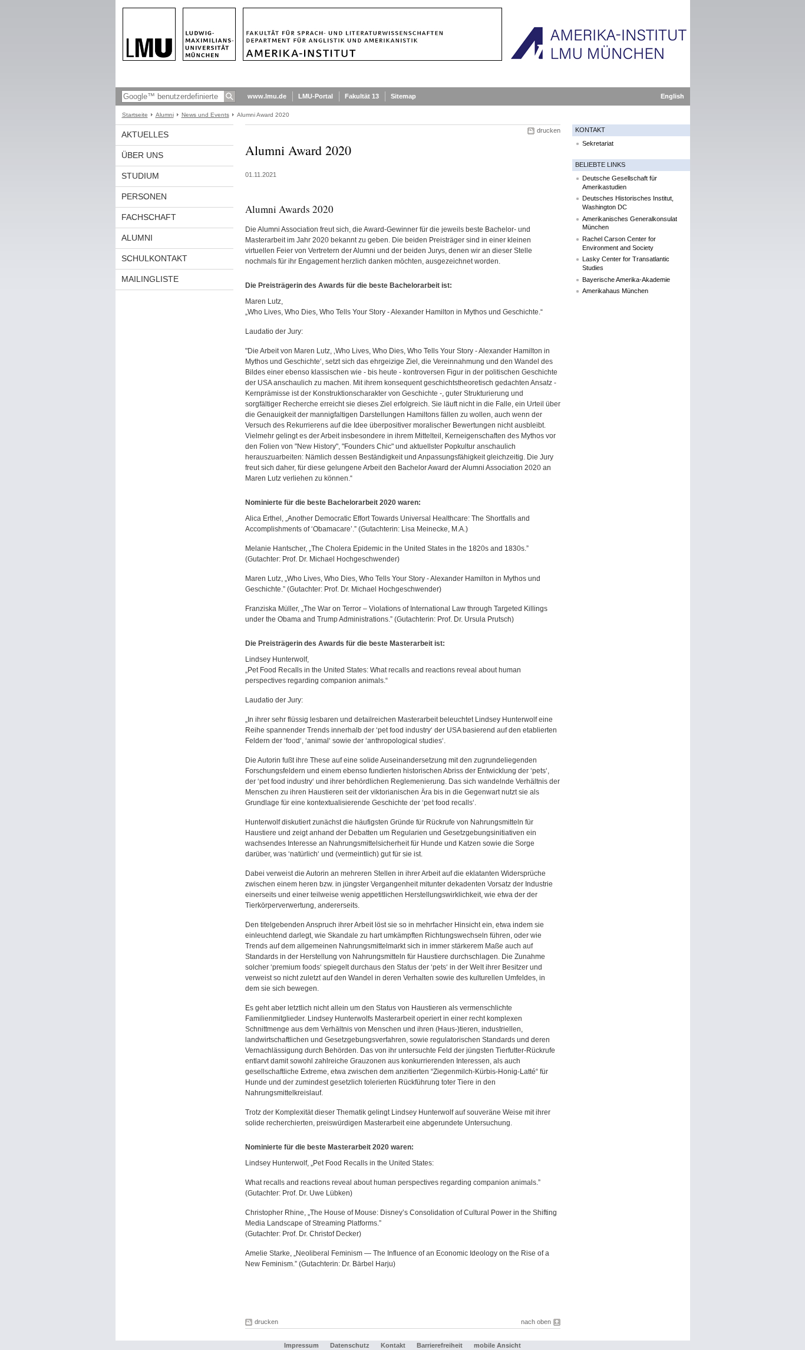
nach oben (536, 1321)
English (672, 96)
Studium (140, 175)
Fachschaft (148, 217)
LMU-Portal (315, 96)
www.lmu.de (267, 96)
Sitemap (403, 96)
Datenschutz (349, 1345)
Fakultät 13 (362, 96)
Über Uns (142, 155)
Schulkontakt (154, 258)
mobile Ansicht (497, 1345)
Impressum (301, 1345)
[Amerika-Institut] (403, 85)
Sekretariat (597, 143)
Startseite (135, 114)
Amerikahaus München (615, 290)
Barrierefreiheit (440, 1345)
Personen (144, 196)
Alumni (165, 114)
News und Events (205, 114)
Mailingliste (150, 279)
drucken (548, 130)
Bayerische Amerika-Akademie (626, 279)
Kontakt (393, 1345)
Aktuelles (145, 134)
